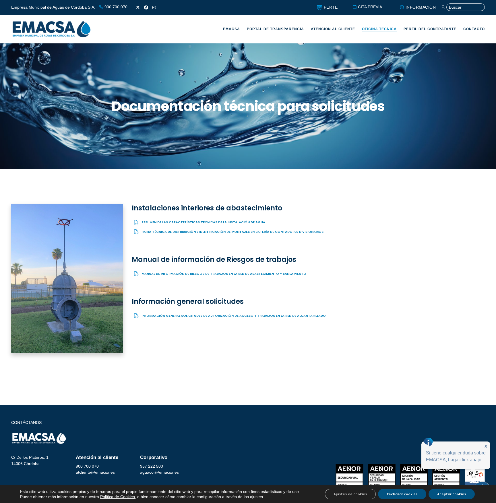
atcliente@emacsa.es (95, 472)
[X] (138, 7)
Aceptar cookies (451, 494)
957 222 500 (151, 466)
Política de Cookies (117, 496)
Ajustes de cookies (350, 494)
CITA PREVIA (369, 7)
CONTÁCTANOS (26, 422)
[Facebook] (146, 7)
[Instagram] (154, 7)
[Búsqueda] (463, 7)
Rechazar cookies (402, 494)
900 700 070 (115, 7)
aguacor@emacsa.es (159, 472)
